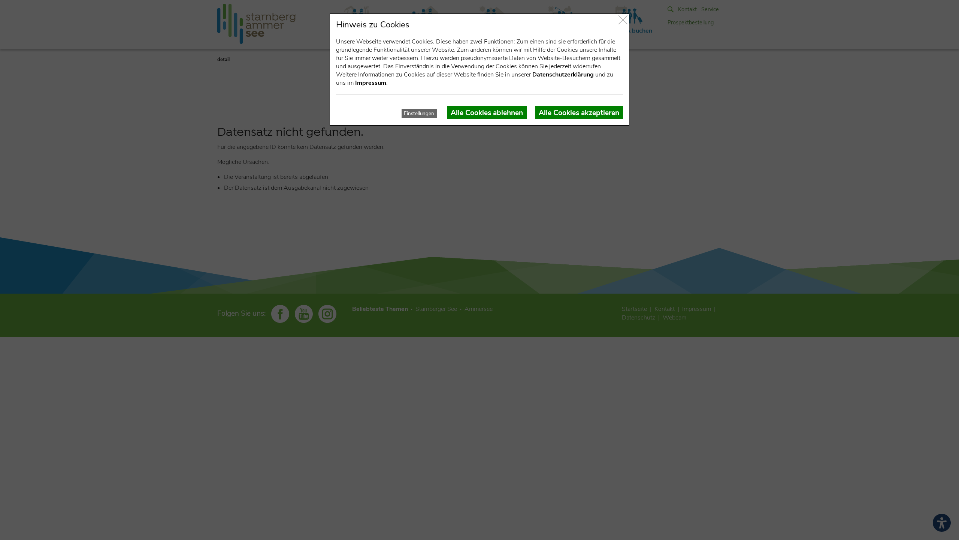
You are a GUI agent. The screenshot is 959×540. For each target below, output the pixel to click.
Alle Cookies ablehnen (487, 113)
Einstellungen (419, 113)
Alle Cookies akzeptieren (579, 113)
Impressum (370, 83)
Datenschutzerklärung (563, 74)
